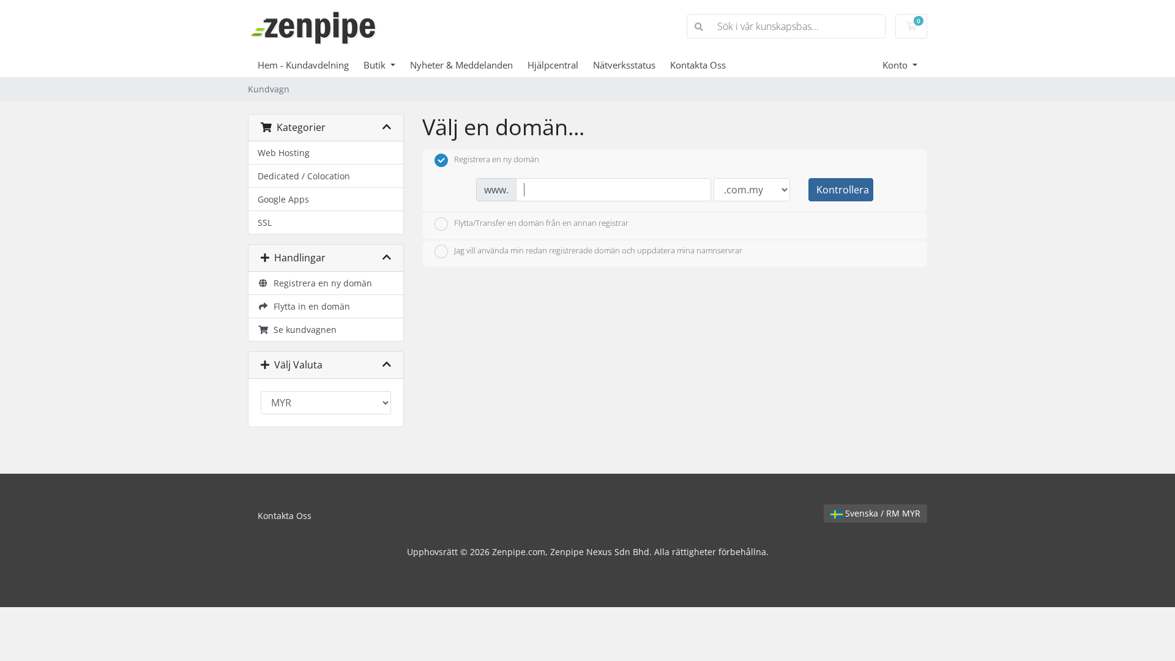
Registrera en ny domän (320, 283)
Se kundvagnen (303, 329)
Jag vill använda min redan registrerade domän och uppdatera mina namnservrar (598, 250)
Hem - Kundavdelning (303, 65)
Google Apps (283, 199)
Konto (896, 65)
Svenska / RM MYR (881, 513)
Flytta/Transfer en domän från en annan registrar (541, 222)
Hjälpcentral (553, 65)
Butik (376, 65)
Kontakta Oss (698, 65)
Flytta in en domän (309, 306)
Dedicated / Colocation (304, 176)
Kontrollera (842, 189)
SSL (265, 222)
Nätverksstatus (624, 65)
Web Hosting (284, 153)
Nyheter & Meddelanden (461, 65)
